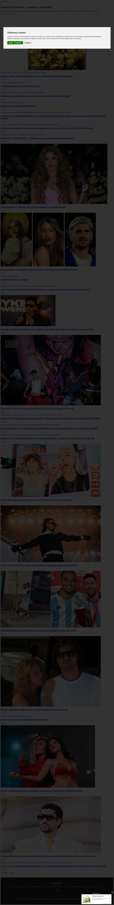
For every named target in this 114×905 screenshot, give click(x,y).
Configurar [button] (28, 42)
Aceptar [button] (11, 42)
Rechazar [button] (19, 42)
